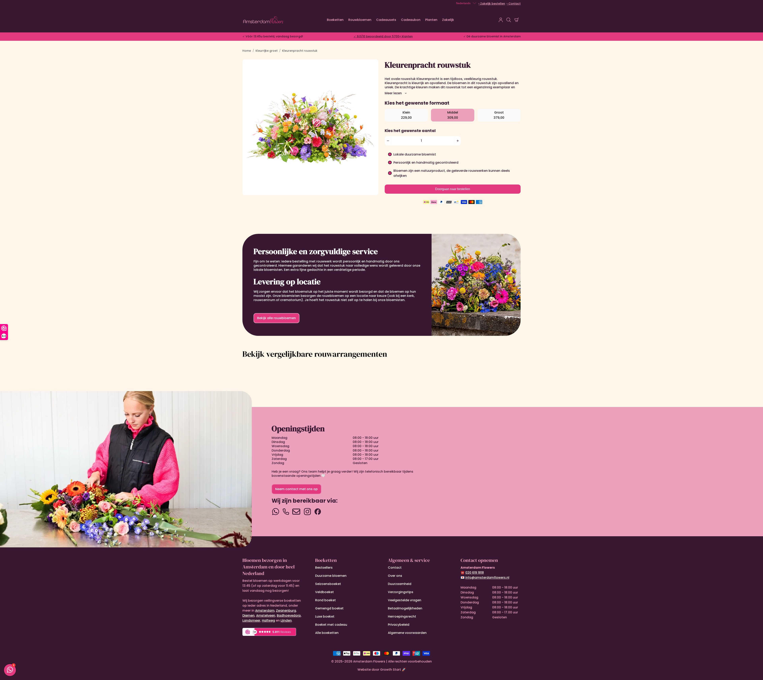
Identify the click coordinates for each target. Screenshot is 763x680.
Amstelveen (265, 615)
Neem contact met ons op (296, 489)
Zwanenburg (286, 610)
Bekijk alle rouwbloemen (276, 318)
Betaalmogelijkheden (405, 608)
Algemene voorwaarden (407, 632)
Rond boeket (325, 600)
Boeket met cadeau (331, 624)
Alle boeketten (327, 632)
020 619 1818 (474, 572)
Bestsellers (324, 567)
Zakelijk (448, 19)
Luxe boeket (324, 616)
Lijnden (286, 620)
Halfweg (268, 620)
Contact (395, 567)
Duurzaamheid (399, 584)
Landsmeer (251, 620)
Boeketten (335, 19)
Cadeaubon (410, 19)
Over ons (395, 575)
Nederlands (463, 3)
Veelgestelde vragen (404, 600)
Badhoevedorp (289, 615)
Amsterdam (264, 610)
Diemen (248, 615)
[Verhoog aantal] (457, 141)
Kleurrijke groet (267, 51)
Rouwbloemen (359, 19)
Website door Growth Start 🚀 (381, 669)
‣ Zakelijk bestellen (491, 4)
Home (246, 51)
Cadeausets (386, 19)
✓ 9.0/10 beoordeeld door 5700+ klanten (383, 36)
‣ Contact (514, 4)
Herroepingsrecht (402, 616)
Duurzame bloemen (331, 575)
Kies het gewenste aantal (410, 130)
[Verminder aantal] (388, 141)
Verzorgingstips (400, 592)
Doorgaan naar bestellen (452, 189)
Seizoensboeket (328, 584)
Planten (431, 19)
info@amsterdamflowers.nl (487, 577)
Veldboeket (324, 592)
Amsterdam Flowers (369, 661)
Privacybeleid (398, 624)
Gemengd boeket (329, 608)
